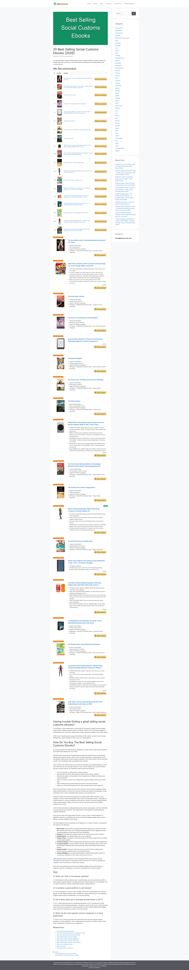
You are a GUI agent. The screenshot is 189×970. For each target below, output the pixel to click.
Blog (101, 3)
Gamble (117, 83)
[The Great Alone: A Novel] (59, 95)
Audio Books (119, 33)
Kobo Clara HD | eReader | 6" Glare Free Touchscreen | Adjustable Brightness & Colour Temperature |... (85, 340)
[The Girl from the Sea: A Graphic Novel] (59, 180)
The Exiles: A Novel (68, 138)
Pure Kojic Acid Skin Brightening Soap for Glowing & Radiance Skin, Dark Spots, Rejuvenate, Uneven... (84, 584)
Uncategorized (119, 148)
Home (89, 3)
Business (117, 43)
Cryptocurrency (119, 58)
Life (116, 113)
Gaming (117, 90)
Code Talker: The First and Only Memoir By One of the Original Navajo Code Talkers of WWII (85, 703)
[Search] (134, 13)
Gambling (118, 85)
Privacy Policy (118, 3)
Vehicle (117, 151)
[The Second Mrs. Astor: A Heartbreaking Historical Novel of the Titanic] (59, 79)
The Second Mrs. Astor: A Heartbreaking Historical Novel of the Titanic (87, 241)
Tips (116, 140)
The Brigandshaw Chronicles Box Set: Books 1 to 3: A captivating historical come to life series (85, 622)
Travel (117, 146)
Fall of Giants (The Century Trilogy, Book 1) (74, 162)
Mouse (117, 115)
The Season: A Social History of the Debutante (75, 103)
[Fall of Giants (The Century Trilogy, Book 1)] (59, 162)
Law (116, 110)
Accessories (118, 28)
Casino (117, 50)
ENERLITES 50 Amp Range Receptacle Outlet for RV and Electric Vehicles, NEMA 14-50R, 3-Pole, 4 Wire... (86, 423)
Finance (117, 73)
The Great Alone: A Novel (70, 95)
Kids (116, 103)
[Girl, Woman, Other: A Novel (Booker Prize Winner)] (59, 212)
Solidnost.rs (97, 967)
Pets (116, 118)
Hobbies (117, 98)
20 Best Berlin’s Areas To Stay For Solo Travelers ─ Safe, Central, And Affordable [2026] (125, 189)
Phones (117, 120)
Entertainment (119, 68)
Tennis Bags (118, 138)
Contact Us (108, 3)
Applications (118, 30)
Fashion (117, 70)
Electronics (118, 65)
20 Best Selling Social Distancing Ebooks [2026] (67, 955)
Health (117, 95)
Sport (116, 130)
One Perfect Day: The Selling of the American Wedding (77, 129)
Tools (116, 143)
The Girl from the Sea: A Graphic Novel (73, 180)
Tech (116, 133)
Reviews (57, 952)
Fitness (117, 75)
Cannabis (118, 45)
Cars (116, 48)
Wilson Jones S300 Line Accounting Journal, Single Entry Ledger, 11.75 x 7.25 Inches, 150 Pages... (86, 562)
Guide (117, 93)
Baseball (117, 35)
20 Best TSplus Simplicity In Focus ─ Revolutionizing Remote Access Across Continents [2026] (125, 208)
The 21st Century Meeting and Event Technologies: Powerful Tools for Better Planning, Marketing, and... (84, 465)
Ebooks (117, 60)
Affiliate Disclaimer (129, 3)
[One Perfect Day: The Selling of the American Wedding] (59, 129)
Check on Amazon (101, 79)
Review (95, 3)
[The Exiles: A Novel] (59, 138)
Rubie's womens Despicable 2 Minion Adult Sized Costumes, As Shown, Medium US (83, 510)
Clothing (117, 55)
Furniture (117, 80)
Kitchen (117, 108)
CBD (116, 53)
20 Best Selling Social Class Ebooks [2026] (65, 953)
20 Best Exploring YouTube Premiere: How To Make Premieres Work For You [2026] (125, 214)
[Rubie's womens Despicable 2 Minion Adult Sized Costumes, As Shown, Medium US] (59, 171)
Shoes (117, 128)
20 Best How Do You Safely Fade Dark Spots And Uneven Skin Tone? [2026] (125, 166)
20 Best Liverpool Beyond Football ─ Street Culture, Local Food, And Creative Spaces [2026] (125, 172)
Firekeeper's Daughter (69, 121)
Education (118, 63)
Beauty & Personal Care (122, 38)
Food (116, 78)
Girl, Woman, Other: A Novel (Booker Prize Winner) (76, 212)
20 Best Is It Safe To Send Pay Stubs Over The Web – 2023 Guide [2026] (124, 178)
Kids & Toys (118, 105)
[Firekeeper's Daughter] (59, 121)
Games (117, 88)
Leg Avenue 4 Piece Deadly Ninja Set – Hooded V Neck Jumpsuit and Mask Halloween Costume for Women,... (85, 667)
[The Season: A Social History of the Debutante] (59, 103)
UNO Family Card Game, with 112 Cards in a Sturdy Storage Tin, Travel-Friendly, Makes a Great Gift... (87, 265)
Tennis (117, 135)
